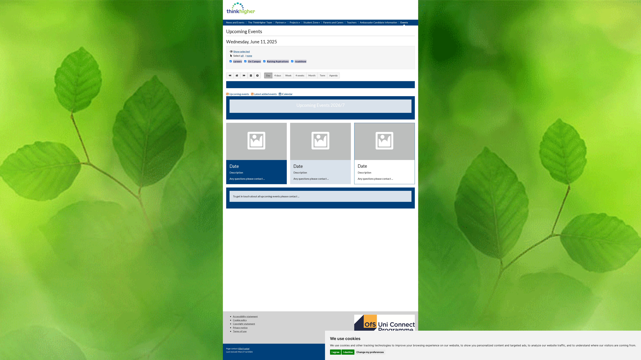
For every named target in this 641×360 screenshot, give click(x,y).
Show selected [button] (241, 51)
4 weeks (300, 75)
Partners (280, 22)
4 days (277, 75)
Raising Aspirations (278, 61)
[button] (243, 56)
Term (322, 75)
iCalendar (286, 94)
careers (237, 61)
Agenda (333, 75)
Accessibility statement (245, 316)
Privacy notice (240, 327)
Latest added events (265, 94)
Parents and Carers (333, 22)
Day (268, 75)
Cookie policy (240, 320)
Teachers (352, 22)
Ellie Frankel (243, 348)
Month (311, 75)
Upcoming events (239, 94)
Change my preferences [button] (370, 352)
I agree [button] (335, 352)
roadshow (300, 61)
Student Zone (310, 22)
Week (288, 75)
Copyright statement (244, 323)
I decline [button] (348, 352)
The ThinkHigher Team (260, 22)
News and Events (235, 22)
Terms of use (240, 331)
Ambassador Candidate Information (378, 22)
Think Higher (240, 4)
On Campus (254, 61)
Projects (294, 22)
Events (404, 22)
